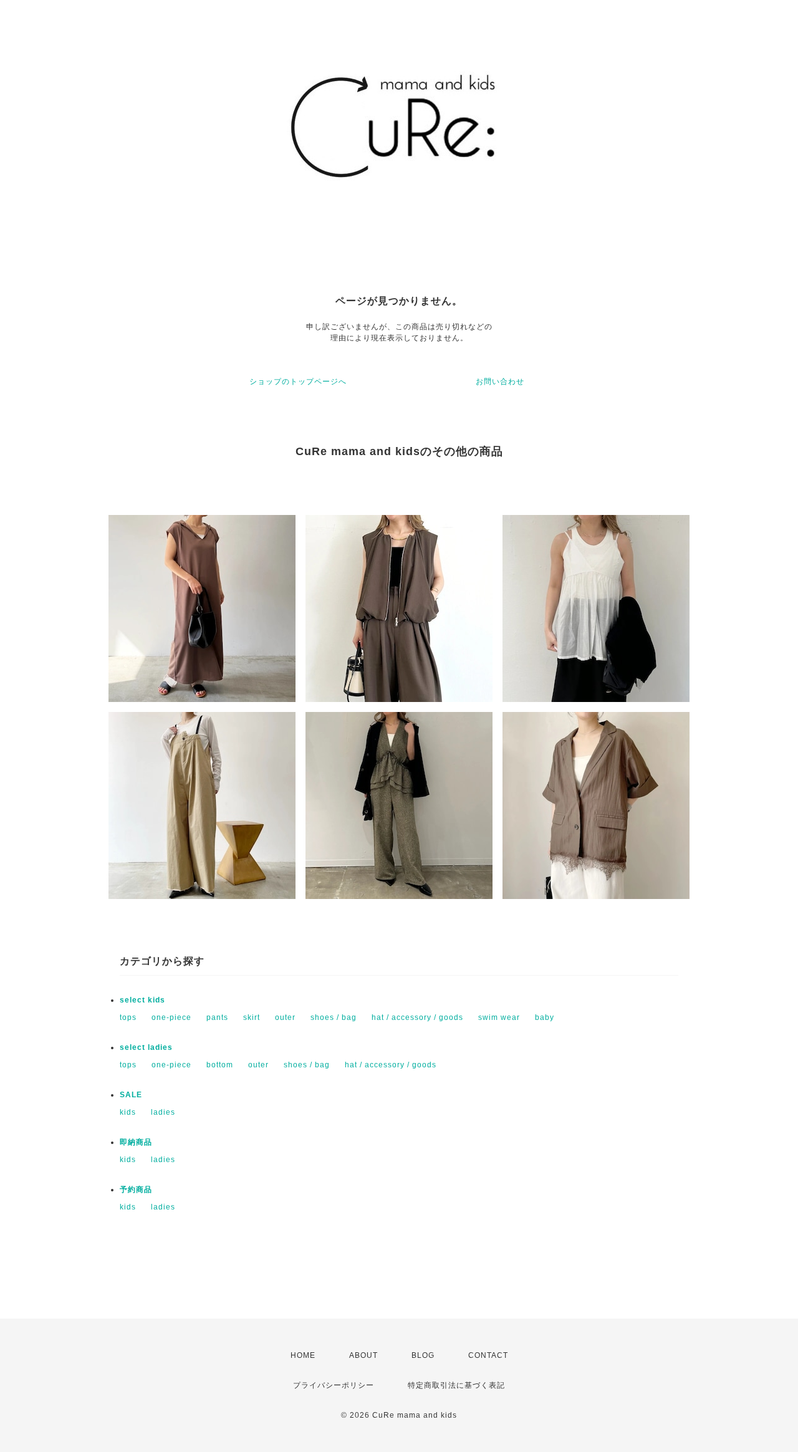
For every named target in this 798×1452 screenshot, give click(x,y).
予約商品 (136, 1189)
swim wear (499, 1017)
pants (217, 1017)
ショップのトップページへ (298, 381)
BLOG (423, 1355)
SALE (131, 1094)
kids (128, 1112)
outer (285, 1017)
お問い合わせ (500, 381)
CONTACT (488, 1355)
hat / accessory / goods (417, 1017)
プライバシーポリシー (333, 1385)
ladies (163, 1112)
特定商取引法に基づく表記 (456, 1385)
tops (128, 1017)
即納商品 (136, 1142)
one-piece (171, 1017)
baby (544, 1017)
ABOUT (363, 1355)
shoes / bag (333, 1017)
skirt (251, 1017)
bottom (219, 1064)
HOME (303, 1355)
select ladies (146, 1047)
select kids (142, 1000)
